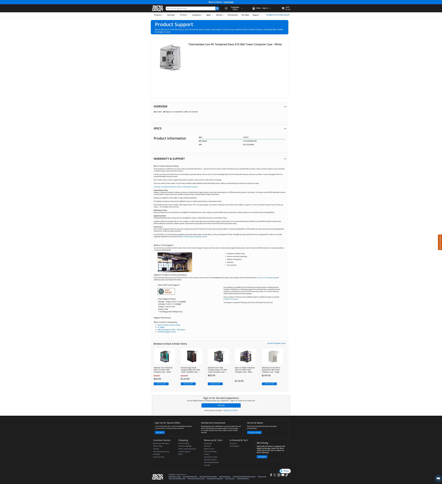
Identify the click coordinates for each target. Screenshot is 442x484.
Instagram (278, 475)
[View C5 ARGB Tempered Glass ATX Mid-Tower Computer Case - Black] (245, 356)
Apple (208, 15)
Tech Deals (229, 2)
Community (208, 443)
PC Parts (183, 15)
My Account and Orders (161, 443)
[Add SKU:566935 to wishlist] (196, 352)
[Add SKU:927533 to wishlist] (250, 352)
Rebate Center (209, 449)
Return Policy (157, 446)
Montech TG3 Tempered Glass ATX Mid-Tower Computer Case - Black (163, 370)
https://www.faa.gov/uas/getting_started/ (193, 237)
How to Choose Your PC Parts (168, 325)
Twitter (274, 475)
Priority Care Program (231, 299)
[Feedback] (440, 242)
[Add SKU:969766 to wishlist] (223, 352)
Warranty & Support (169, 158)
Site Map (207, 465)
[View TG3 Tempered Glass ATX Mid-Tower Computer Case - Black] (164, 356)
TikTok (286, 475)
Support (256, 15)
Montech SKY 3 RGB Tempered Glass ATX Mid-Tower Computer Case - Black (217, 370)
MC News (245, 15)
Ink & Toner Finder (210, 451)
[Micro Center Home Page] (157, 7)
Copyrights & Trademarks (215, 478)
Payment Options (184, 451)
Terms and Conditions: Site (177, 478)
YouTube (282, 475)
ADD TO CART (161, 384)
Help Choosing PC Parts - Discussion (171, 329)
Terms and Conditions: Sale (196, 478)
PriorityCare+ (233, 15)
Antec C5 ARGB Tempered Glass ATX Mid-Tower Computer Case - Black (244, 370)
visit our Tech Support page (267, 278)
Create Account (230, 410)
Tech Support (234, 446)
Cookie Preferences (243, 478)
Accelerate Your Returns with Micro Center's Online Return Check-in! (176, 187)
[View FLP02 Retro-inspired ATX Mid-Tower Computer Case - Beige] (272, 356)
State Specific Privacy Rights (208, 476)
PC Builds (160, 327)
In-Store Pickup (183, 443)
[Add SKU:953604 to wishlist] (277, 352)
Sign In (221, 405)
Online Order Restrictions (187, 449)
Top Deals (171, 15)
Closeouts (233, 443)
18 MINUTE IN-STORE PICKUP (277, 15)
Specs (157, 128)
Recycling (156, 454)
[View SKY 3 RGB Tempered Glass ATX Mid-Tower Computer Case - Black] (218, 356)
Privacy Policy (262, 476)
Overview (160, 106)
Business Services (210, 460)
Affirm (180, 454)
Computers (196, 15)
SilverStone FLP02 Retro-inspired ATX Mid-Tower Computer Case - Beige (271, 370)
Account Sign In (230, 478)
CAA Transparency (225, 476)
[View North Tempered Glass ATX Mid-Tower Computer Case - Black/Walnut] (191, 356)
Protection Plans (159, 457)
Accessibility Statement (190, 476)
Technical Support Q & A (166, 332)
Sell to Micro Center (211, 457)
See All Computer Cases (276, 343)
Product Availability (185, 446)
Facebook (270, 475)
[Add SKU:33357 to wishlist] (169, 352)
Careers (206, 454)
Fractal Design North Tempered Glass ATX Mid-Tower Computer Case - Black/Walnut (190, 370)
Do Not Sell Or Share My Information (244, 476)
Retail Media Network (211, 462)
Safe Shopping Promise (161, 451)
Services (219, 15)
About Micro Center (175, 476)
